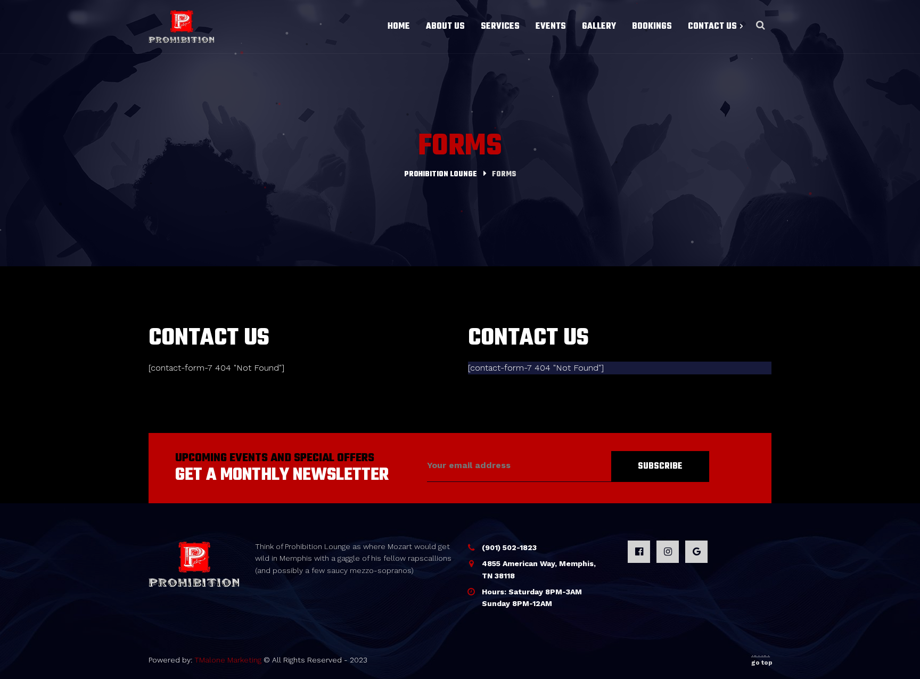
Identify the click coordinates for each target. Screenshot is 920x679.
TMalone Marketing (227, 660)
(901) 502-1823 (509, 547)
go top (762, 662)
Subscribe (660, 466)
